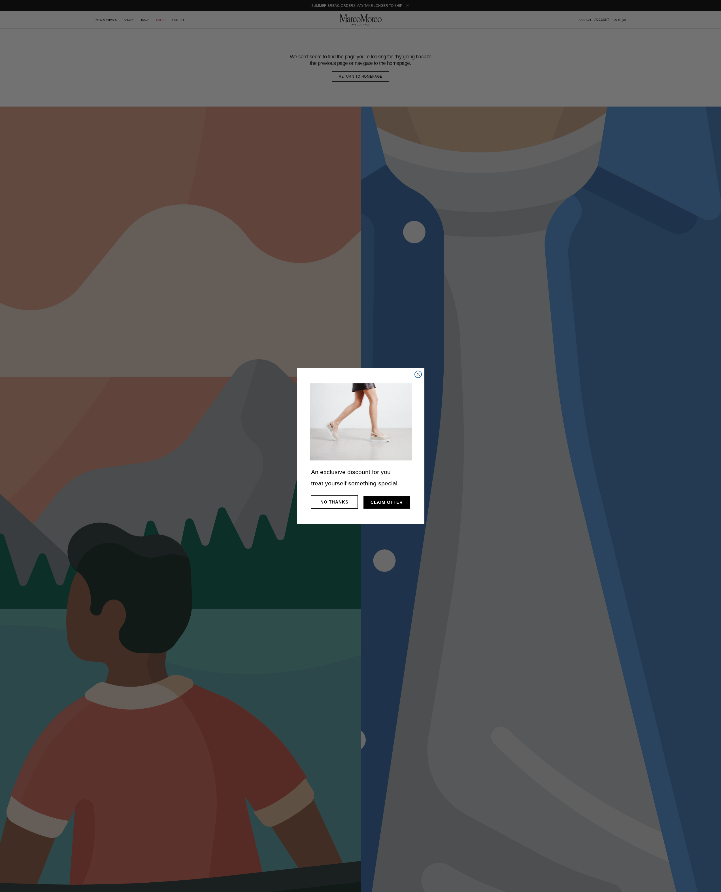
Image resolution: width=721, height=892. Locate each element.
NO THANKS (334, 502)
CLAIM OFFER (387, 502)
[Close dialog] (418, 374)
